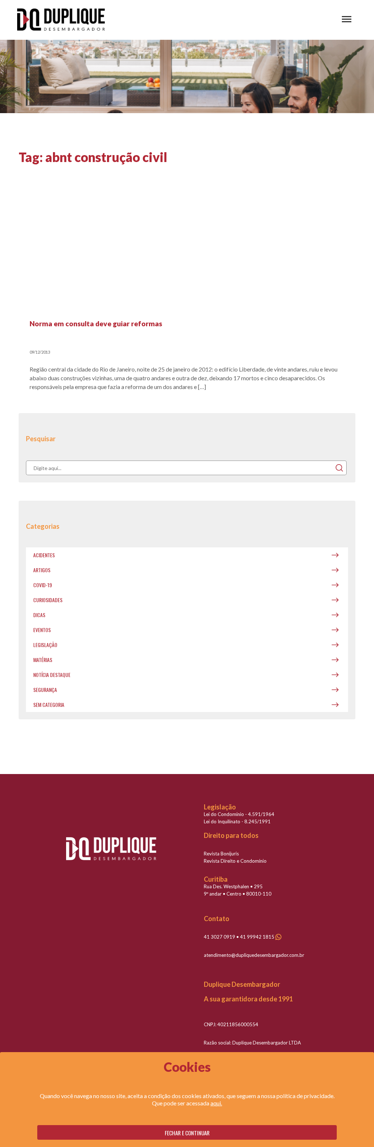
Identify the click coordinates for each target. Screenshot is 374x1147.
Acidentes (44, 555)
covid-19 (42, 585)
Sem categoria (48, 704)
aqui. (216, 1103)
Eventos (42, 630)
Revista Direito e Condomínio (235, 861)
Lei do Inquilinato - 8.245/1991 (237, 821)
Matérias (42, 659)
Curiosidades (47, 600)
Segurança (45, 689)
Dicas (39, 615)
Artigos (41, 570)
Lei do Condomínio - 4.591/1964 (239, 814)
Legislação (45, 644)
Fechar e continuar (187, 1133)
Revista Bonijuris (221, 854)
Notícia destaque (51, 674)
